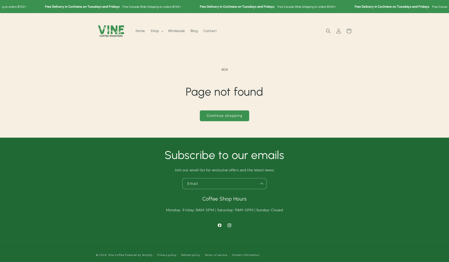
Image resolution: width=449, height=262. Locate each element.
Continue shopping (224, 115)
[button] (156, 31)
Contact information (245, 254)
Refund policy (190, 254)
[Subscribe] (261, 183)
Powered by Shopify (139, 255)
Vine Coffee (116, 255)
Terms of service (216, 254)
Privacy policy (167, 254)
